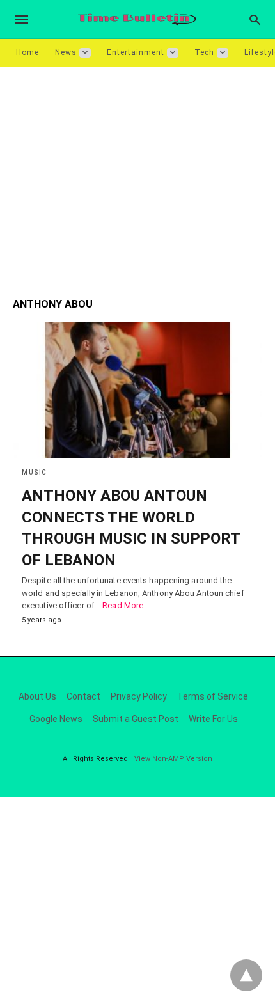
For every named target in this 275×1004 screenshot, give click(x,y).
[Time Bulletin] (137, 19)
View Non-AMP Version (173, 759)
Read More (122, 605)
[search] (255, 19)
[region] (137, 176)
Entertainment (135, 52)
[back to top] (246, 975)
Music (34, 472)
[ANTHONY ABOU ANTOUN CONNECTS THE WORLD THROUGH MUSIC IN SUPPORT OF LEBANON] (137, 390)
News (66, 52)
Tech (204, 52)
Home (27, 52)
